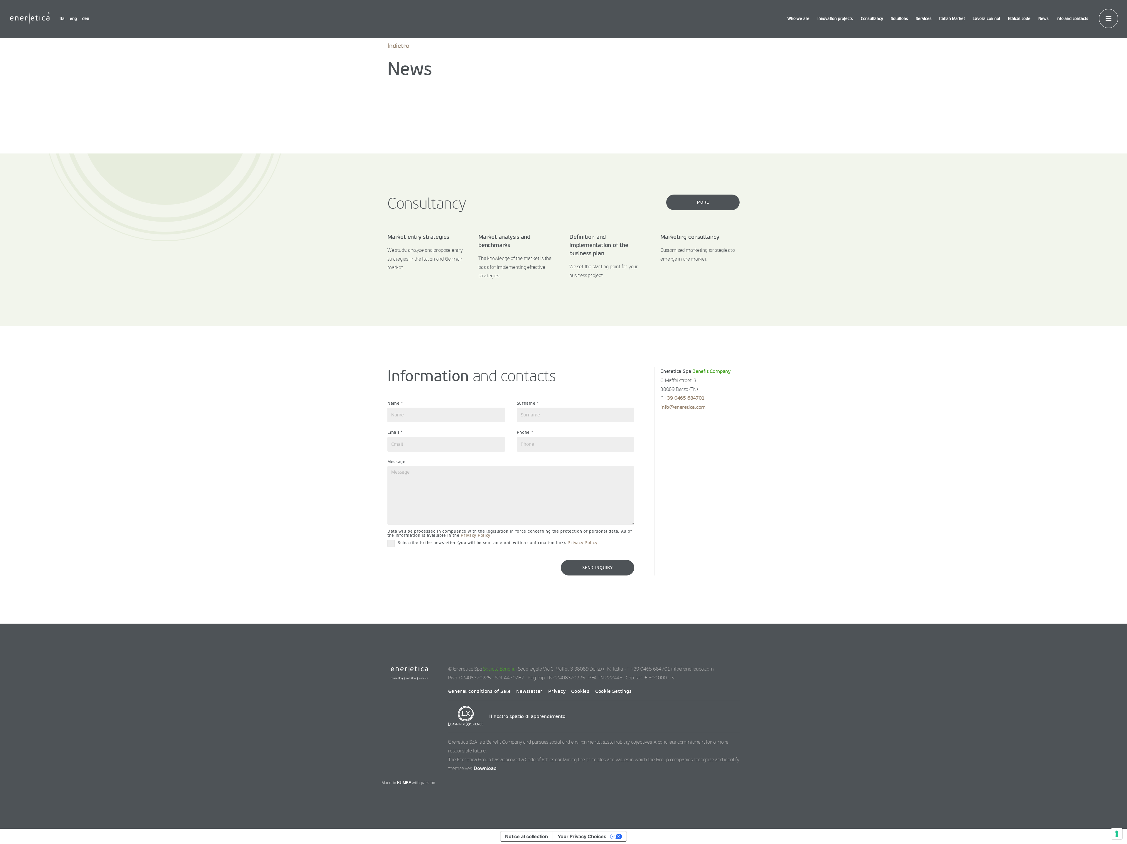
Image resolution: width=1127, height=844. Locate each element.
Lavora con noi (986, 18)
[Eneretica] (29, 18)
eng (73, 18)
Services (923, 18)
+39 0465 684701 (684, 398)
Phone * (525, 433)
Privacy (557, 691)
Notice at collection (526, 836)
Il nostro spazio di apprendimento (527, 717)
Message (396, 462)
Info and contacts (1072, 18)
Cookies (580, 691)
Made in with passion (408, 782)
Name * (395, 403)
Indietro (398, 46)
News (1043, 18)
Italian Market (952, 18)
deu (85, 18)
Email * (395, 433)
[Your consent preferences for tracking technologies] (1116, 833)
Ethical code (1019, 18)
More (703, 202)
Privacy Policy (475, 535)
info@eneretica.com (683, 407)
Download (485, 769)
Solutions (899, 18)
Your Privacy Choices (582, 836)
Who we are (798, 18)
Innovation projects (835, 18)
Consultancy (872, 18)
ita (62, 18)
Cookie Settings (613, 691)
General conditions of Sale (479, 691)
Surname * (528, 403)
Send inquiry (597, 567)
